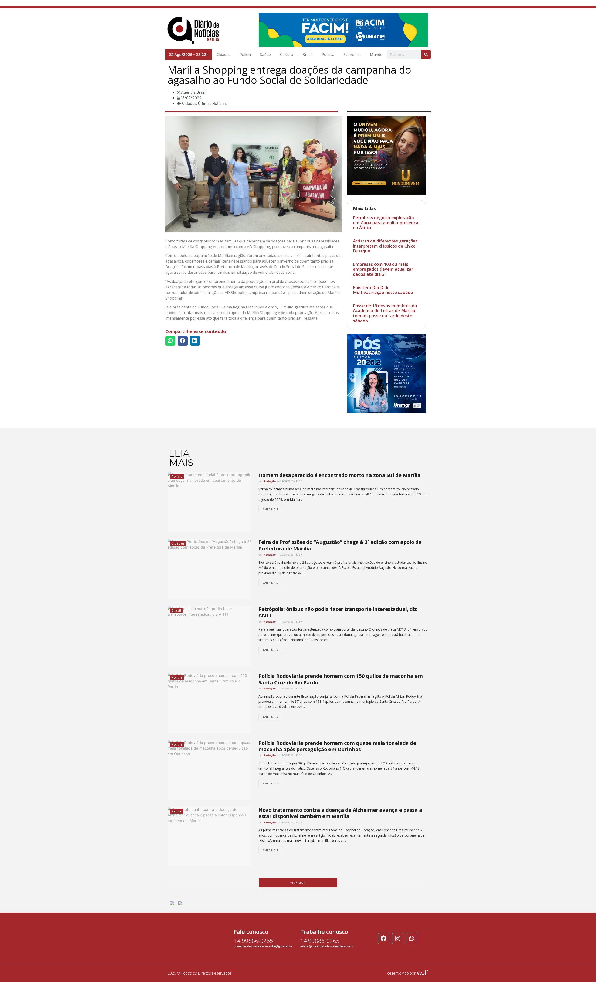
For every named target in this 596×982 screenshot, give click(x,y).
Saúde (265, 54)
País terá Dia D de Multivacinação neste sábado (383, 290)
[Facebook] (383, 938)
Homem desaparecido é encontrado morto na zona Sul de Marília (339, 474)
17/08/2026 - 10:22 (291, 755)
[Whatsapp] (411, 938)
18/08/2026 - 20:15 (291, 822)
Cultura (286, 54)
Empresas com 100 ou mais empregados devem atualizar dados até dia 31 (383, 269)
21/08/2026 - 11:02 (291, 481)
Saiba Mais (270, 509)
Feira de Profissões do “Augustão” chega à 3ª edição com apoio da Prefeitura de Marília (340, 545)
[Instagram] (397, 938)
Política (328, 54)
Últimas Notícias (212, 103)
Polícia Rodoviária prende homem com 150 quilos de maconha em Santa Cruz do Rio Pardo (340, 678)
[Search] (426, 54)
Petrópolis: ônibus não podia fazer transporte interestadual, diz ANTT (337, 612)
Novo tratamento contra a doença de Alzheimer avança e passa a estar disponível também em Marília (340, 812)
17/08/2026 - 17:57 (291, 621)
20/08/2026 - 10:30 (291, 554)
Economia (352, 54)
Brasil (307, 54)
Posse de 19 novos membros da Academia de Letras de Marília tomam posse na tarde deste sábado (385, 313)
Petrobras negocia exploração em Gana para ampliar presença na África (385, 222)
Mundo (376, 54)
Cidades (223, 54)
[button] (170, 341)
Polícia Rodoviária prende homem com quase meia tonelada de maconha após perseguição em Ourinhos (337, 746)
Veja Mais (298, 883)
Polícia (245, 54)
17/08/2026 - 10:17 (291, 688)
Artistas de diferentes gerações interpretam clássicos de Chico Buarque (385, 246)
